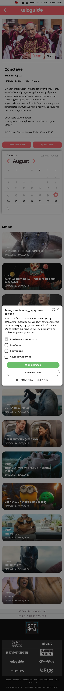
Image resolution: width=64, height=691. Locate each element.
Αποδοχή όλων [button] (33, 365)
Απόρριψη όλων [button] (33, 373)
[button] (32, 380)
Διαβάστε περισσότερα (23, 332)
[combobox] (53, 309)
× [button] (57, 309)
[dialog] (32, 345)
